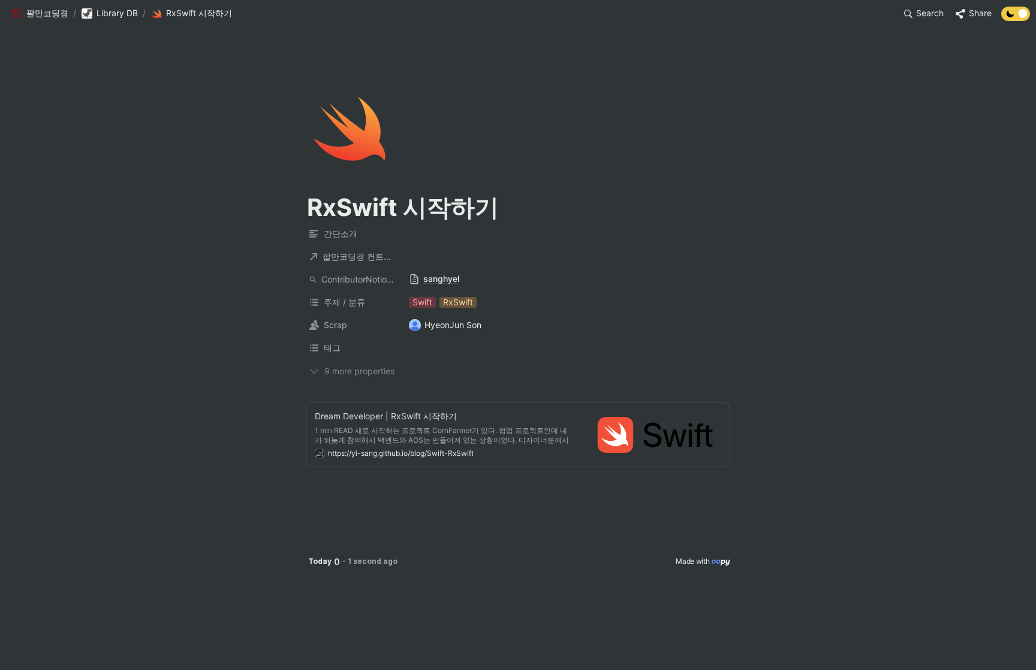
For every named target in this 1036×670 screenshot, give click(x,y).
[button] (39, 14)
